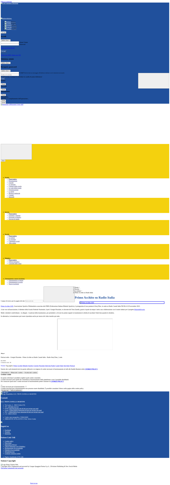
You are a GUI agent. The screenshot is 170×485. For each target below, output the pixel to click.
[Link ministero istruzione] (9, 3)
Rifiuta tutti (17, 372)
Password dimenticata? (8, 48)
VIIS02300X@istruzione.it (25, 410)
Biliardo (25, 366)
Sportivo (30, 366)
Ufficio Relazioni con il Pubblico (15, 446)
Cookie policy (9, 441)
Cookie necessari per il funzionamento (13, 387)
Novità (77, 289)
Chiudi (3, 84)
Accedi (4, 32)
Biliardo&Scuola (139, 309)
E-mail (21, 73)
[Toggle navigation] (16, 152)
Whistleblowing (10, 452)
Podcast (72, 366)
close (3, 160)
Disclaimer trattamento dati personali (12, 468)
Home (77, 287)
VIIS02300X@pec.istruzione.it (25, 412)
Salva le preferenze (16, 390)
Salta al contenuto (6, 1)
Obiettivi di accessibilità (12, 450)
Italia (61, 366)
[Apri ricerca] (153, 81)
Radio (53, 366)
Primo (15, 366)
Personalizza (5, 372)
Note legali (8, 443)
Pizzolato (42, 366)
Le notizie (78, 291)
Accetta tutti (31, 372)
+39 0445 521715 (13, 407)
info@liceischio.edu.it (23, 408)
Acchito (19, 366)
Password (22, 44)
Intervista (48, 366)
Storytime (67, 366)
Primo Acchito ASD (7, 306)
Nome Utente (23, 42)
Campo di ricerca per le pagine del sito (13, 301)
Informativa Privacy (11, 445)
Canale (57, 366)
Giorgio (36, 366)
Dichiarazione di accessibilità (14, 448)
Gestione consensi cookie (12, 453)
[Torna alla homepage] (12, 104)
